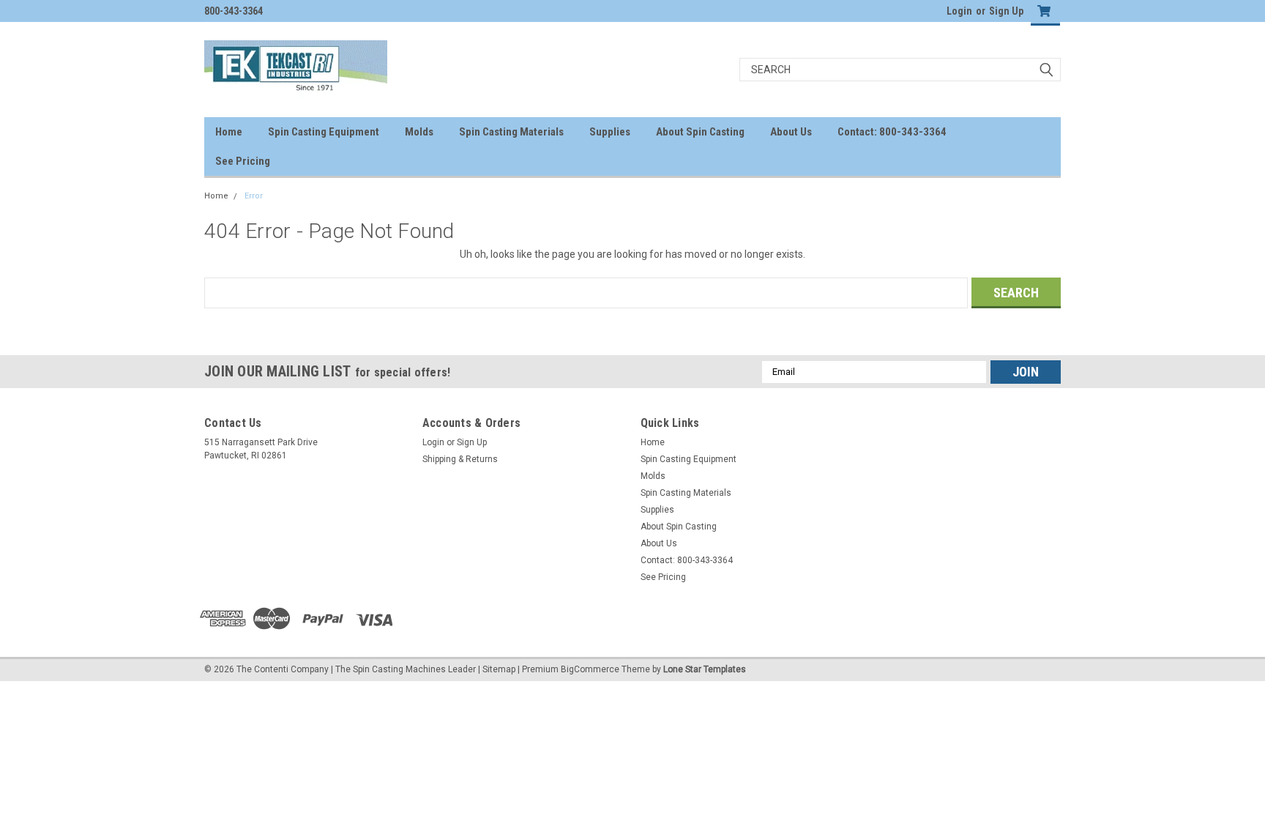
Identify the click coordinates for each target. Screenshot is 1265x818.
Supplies (609, 131)
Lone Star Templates (704, 669)
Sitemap (498, 669)
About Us (791, 131)
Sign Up (1006, 11)
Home (228, 131)
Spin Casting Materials (511, 131)
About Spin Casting (700, 131)
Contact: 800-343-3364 (892, 131)
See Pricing (242, 161)
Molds (419, 131)
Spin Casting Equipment (323, 131)
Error (254, 196)
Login (959, 11)
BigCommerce (590, 669)
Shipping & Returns (460, 459)
